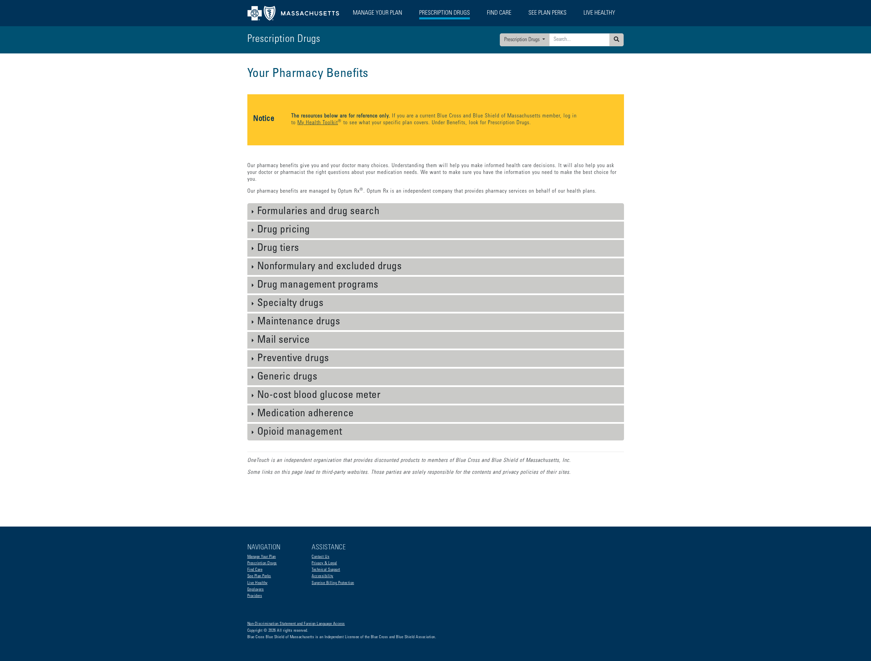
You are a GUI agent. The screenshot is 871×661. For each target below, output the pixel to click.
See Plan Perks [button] (547, 13)
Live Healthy (257, 583)
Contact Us (320, 557)
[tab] (435, 211)
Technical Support (326, 570)
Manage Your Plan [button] (377, 13)
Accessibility (322, 576)
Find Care (255, 570)
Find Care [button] (499, 13)
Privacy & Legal (324, 563)
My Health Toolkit (317, 123)
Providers (254, 596)
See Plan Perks (259, 576)
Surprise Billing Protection (333, 583)
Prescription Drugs (444, 13)
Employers (255, 589)
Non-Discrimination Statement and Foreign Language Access (296, 624)
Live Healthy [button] (599, 13)
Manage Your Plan (261, 557)
